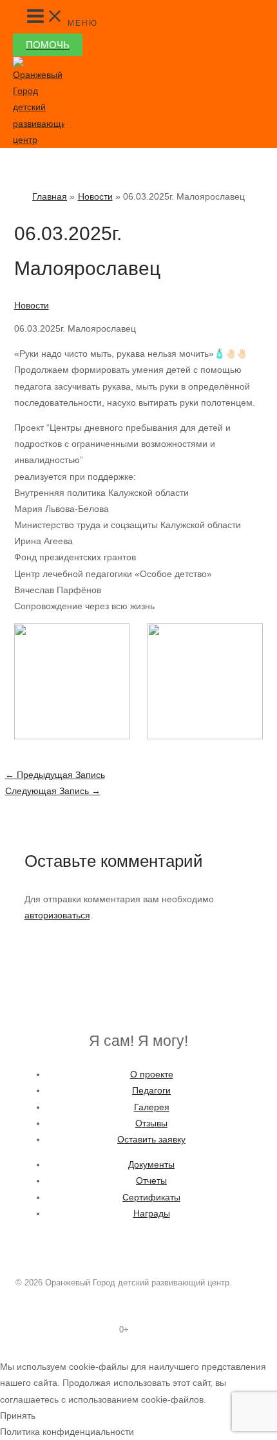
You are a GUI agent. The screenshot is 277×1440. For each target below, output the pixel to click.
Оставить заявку (151, 1139)
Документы (151, 1164)
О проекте (151, 1074)
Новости (31, 305)
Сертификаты (151, 1197)
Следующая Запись (52, 791)
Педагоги (151, 1090)
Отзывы (151, 1123)
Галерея (151, 1107)
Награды (151, 1213)
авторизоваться (57, 915)
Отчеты (151, 1180)
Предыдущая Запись (55, 775)
